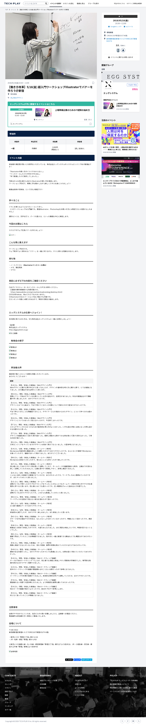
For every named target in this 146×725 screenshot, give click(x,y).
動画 (6, 695)
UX (11, 98)
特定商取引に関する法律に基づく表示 (123, 688)
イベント (13, 10)
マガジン (8, 688)
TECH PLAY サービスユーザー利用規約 (124, 680)
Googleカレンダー (116, 26)
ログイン (129, 3)
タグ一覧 (8, 710)
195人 (135, 88)
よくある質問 (79, 688)
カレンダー (9, 684)
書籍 (6, 699)
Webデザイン (18, 98)
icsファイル (129, 26)
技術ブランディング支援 (48, 680)
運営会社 (43, 688)
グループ (8, 702)
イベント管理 (79, 695)
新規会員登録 (137, 3)
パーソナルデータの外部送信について (123, 691)
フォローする (132, 85)
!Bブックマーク (86, 660)
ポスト (70, 660)
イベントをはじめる (82, 691)
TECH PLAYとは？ (81, 680)
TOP (6, 10)
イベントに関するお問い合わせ (122, 57)
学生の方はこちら (119, 3)
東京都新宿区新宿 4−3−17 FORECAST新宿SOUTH (121, 40)
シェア (78, 660)
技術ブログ (9, 691)
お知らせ (78, 684)
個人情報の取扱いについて (119, 684)
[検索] (46, 3)
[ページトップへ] (12, 3)
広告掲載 (43, 684)
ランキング (9, 706)
